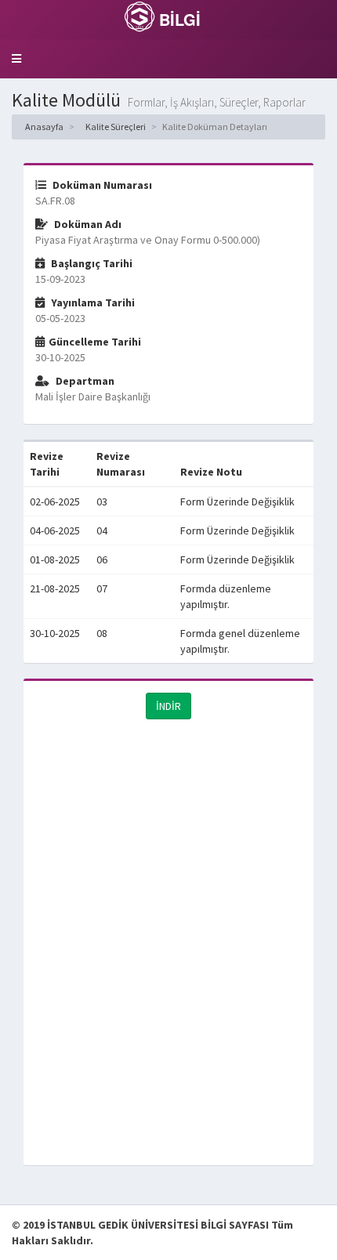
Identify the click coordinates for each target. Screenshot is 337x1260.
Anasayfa (43, 126)
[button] (16, 58)
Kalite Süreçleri (115, 126)
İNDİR (168, 706)
